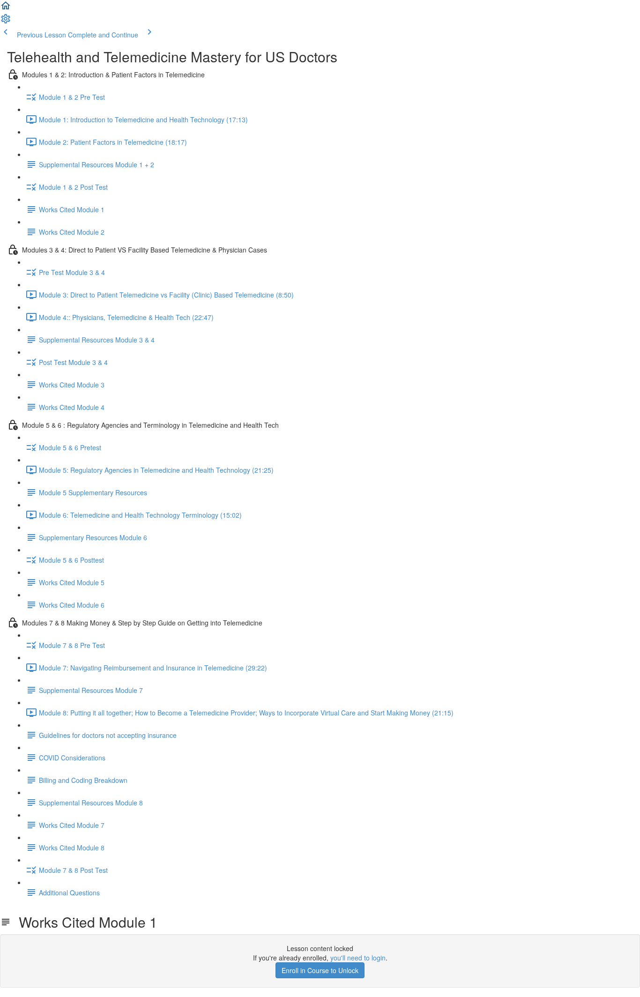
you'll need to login (358, 957)
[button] (5, 8)
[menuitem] (5, 21)
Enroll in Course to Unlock (320, 970)
